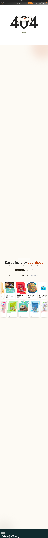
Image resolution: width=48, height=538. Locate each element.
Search (40, 3)
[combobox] (37, 3)
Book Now (29, 3)
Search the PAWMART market (22, 275)
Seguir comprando (24, 32)
